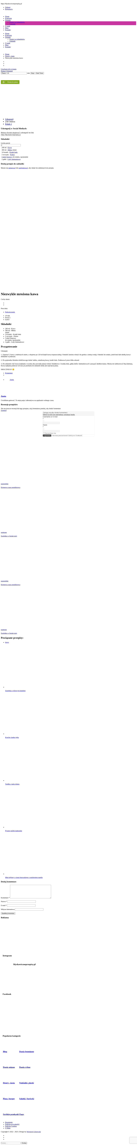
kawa (7, 642)
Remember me (50, 433)
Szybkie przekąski (11, 1114)
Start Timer (39, 73)
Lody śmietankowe (14, 159)
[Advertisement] (65, 936)
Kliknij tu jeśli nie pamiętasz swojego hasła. (59, 415)
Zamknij (4, 410)
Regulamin (9, 1122)
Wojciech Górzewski (34, 1132)
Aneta (12, 380)
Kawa (10, 147)
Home (7, 16)
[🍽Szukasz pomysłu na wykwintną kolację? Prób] (24, 978)
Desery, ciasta (9, 56)
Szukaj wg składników (17, 22)
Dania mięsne (9, 1067)
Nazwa (4, 901)
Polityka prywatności (12, 1124)
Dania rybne (24, 1067)
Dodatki (8, 20)
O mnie (7, 26)
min (28, 73)
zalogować (12, 168)
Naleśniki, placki (26, 1083)
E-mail (4, 905)
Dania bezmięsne (26, 1051)
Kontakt (8, 30)
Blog (6, 28)
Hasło (45, 425)
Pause (4, 73)
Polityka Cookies (11, 1126)
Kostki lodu (13, 152)
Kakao (12, 155)
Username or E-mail (50, 417)
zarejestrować (23, 168)
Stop (32, 73)
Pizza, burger (9, 1099)
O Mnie (7, 1128)
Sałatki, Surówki (26, 1099)
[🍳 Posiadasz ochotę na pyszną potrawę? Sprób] (39, 978)
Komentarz (9, 373)
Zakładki (12, 24)
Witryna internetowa (8, 909)
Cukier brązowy (7, 157)
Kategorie (8, 18)
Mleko (10, 150)
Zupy (21, 1114)
